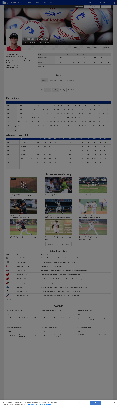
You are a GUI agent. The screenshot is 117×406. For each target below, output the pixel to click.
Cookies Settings (83, 402)
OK (95, 402)
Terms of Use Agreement (46, 404)
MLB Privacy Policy (32, 404)
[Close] (114, 403)
